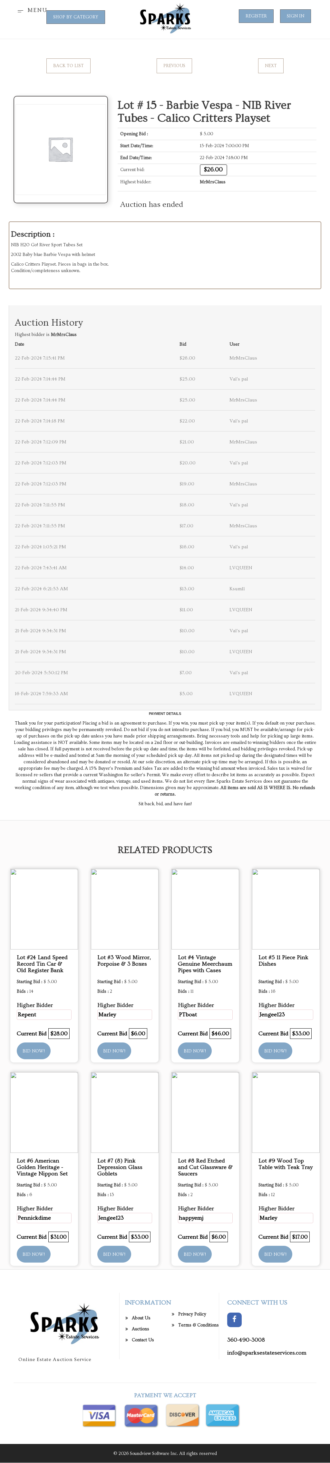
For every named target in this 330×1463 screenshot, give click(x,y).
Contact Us (143, 1340)
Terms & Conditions (198, 1325)
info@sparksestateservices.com (266, 1352)
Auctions (140, 1329)
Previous (174, 65)
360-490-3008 (246, 1339)
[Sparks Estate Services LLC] (165, 18)
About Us (141, 1318)
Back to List (68, 65)
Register (256, 16)
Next (271, 65)
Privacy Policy (192, 1314)
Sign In (295, 16)
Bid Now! (34, 1051)
